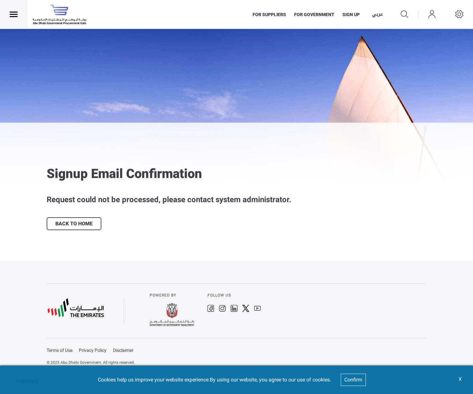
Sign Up (351, 14)
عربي (377, 14)
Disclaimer (123, 350)
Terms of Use (59, 350)
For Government (314, 14)
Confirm (353, 380)
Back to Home (74, 223)
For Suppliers (269, 14)
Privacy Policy (93, 350)
